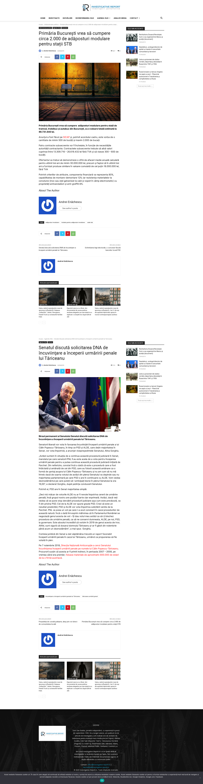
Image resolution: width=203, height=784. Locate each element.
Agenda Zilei (102, 18)
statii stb (90, 222)
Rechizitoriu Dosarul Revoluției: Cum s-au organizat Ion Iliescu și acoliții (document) (151, 37)
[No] (200, 778)
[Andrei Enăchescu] (40, 51)
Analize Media (120, 18)
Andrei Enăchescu (50, 51)
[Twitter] (62, 57)
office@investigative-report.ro (99, 765)
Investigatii (54, 18)
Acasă (41, 25)
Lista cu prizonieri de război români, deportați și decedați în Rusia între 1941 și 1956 (150, 62)
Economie (64, 28)
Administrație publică (51, 25)
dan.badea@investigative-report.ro (96, 767)
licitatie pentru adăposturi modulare (73, 222)
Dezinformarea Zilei (85, 18)
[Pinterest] (67, 57)
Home (42, 18)
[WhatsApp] (73, 57)
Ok (102, 780)
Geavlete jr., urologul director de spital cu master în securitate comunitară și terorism (150, 49)
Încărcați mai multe (144, 86)
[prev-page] (40, 322)
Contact (134, 18)
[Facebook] (57, 57)
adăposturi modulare (52, 222)
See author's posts (70, 208)
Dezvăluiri (67, 18)
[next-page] (44, 322)
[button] (161, 18)
